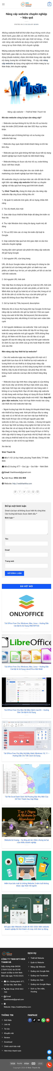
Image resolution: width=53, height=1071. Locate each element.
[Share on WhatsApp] (15, 492)
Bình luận (9, 518)
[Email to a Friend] (29, 492)
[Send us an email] (39, 1020)
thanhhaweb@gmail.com (14, 999)
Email (7, 550)
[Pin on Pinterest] (33, 492)
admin (36, 24)
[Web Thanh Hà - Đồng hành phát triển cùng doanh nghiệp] (26, 4)
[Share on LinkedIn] (38, 492)
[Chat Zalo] (49, 1058)
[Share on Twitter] (24, 492)
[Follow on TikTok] (34, 1020)
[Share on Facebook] (20, 492)
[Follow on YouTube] (48, 1020)
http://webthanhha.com (22, 483)
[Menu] (3, 4)
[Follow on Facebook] (30, 1020)
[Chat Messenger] (49, 1052)
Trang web (9, 561)
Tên (6, 539)
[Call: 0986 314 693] (49, 1064)
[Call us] (43, 1020)
